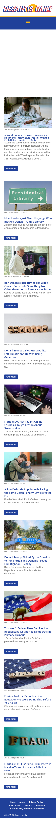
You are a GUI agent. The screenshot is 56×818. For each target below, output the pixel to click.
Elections (24, 212)
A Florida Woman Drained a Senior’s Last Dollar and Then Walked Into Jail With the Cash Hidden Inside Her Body (26, 138)
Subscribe (40, 805)
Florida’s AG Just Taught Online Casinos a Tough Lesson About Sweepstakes (23, 425)
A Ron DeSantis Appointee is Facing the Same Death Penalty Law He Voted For (28, 493)
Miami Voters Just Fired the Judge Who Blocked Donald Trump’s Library (28, 219)
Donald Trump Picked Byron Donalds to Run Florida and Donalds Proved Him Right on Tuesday (27, 560)
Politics (23, 415)
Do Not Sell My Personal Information (26, 808)
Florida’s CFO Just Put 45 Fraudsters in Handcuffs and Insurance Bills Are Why (27, 767)
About (22, 802)
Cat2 (17, 130)
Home (13, 802)
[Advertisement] (28, 63)
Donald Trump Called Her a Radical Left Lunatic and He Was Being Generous (25, 354)
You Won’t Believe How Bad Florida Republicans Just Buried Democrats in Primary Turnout (27, 631)
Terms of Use (13, 805)
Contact (28, 805)
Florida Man (24, 130)
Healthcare (24, 276)
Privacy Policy (36, 802)
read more (11, 168)
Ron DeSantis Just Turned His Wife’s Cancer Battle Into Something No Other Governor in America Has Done (27, 286)
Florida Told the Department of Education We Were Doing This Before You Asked (27, 699)
